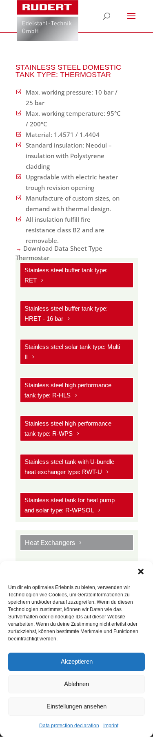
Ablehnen (76, 683)
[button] (141, 571)
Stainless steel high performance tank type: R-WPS (67, 428)
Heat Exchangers (50, 542)
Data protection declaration (69, 725)
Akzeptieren (77, 661)
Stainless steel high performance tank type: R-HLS (67, 390)
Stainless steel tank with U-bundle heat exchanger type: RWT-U (69, 467)
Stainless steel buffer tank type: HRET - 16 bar (66, 313)
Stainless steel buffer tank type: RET (66, 275)
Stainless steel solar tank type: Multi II (72, 352)
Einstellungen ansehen (76, 706)
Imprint (110, 725)
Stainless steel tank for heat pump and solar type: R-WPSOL (69, 505)
